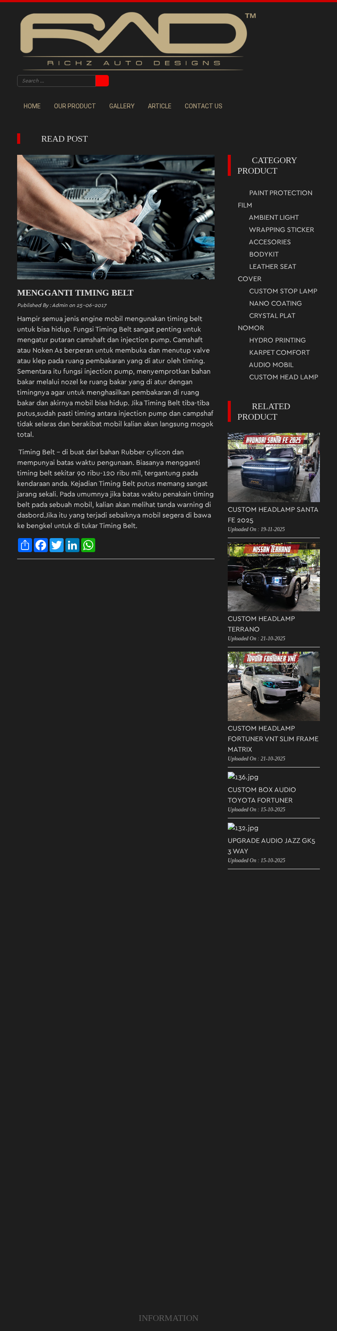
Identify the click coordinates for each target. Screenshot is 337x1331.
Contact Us (203, 106)
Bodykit (263, 254)
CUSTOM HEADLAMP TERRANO (261, 624)
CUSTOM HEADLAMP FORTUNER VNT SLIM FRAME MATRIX (273, 739)
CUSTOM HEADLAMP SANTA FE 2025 (273, 515)
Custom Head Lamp (282, 377)
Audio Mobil (270, 364)
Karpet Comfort (278, 352)
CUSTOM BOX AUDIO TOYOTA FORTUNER (262, 795)
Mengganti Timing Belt (75, 292)
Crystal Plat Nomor (266, 322)
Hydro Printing (276, 340)
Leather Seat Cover (267, 272)
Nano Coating (274, 303)
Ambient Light (273, 217)
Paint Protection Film (275, 199)
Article (160, 106)
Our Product (75, 106)
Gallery (122, 106)
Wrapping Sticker (280, 229)
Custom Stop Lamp (282, 291)
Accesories (269, 242)
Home (32, 106)
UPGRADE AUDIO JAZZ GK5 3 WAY (271, 846)
